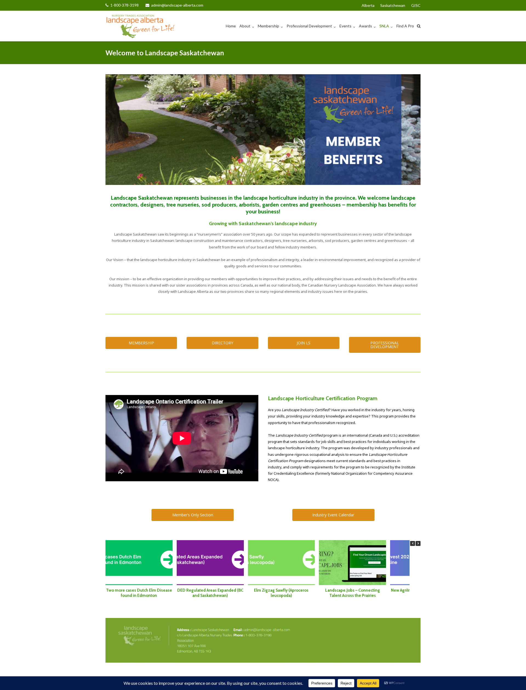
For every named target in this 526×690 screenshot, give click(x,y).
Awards (365, 26)
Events (345, 26)
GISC (416, 5)
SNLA (384, 26)
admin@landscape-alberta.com (177, 5)
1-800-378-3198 (124, 5)
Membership (268, 26)
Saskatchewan (392, 5)
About (244, 26)
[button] (418, 543)
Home (231, 26)
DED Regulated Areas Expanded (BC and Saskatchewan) (210, 593)
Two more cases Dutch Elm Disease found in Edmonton (139, 593)
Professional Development (309, 26)
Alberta (368, 5)
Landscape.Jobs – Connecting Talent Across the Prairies (352, 593)
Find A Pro (405, 26)
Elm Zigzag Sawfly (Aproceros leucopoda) (281, 593)
